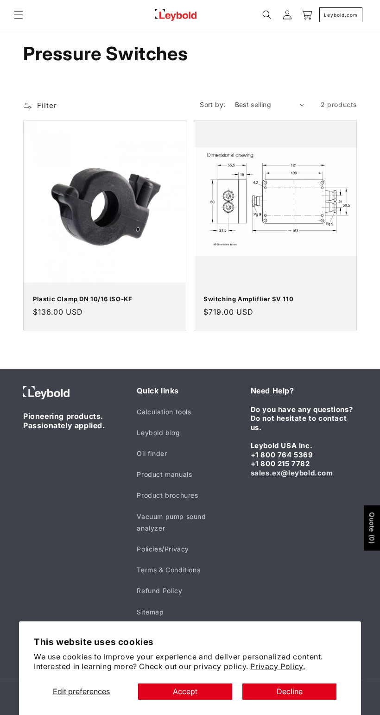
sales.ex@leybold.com (292, 472)
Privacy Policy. (277, 666)
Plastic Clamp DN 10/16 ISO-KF (82, 299)
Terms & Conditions (168, 570)
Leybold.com (341, 15)
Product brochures (167, 495)
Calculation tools (164, 412)
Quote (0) (372, 528)
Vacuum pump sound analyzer (171, 522)
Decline (290, 691)
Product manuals (164, 474)
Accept (185, 691)
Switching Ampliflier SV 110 (248, 299)
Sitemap (150, 612)
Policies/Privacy (163, 549)
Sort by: (212, 104)
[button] (18, 15)
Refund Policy (159, 591)
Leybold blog (158, 433)
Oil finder (152, 453)
